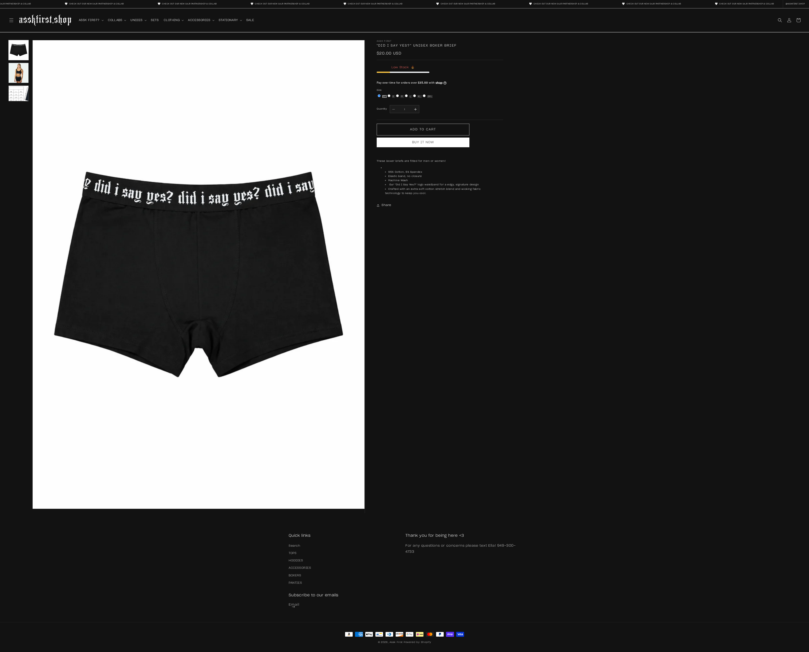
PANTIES (295, 582)
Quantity (382, 109)
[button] (11, 20)
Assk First (396, 642)
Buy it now (423, 142)
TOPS (292, 553)
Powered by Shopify (417, 642)
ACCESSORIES (300, 567)
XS (385, 96)
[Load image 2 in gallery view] (18, 73)
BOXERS (295, 575)
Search (294, 545)
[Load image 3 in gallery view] (18, 96)
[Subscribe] (293, 607)
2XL (430, 96)
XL (420, 96)
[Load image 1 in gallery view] (18, 50)
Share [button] (386, 205)
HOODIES (296, 560)
